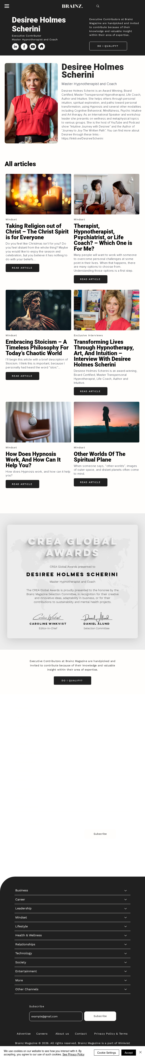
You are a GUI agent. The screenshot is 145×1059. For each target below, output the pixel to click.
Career (20, 717)
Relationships (25, 762)
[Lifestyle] (125, 744)
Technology (23, 771)
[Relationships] (125, 762)
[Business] (125, 708)
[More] (125, 798)
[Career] (125, 717)
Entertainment (26, 789)
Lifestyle (21, 744)
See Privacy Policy (73, 1054)
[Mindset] (125, 735)
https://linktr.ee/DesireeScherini (82, 138)
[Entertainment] (125, 789)
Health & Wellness (28, 753)
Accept (129, 1052)
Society (20, 780)
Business (21, 708)
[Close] (140, 1052)
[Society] (125, 780)
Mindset (21, 735)
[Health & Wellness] (125, 753)
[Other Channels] (125, 807)
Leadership (23, 726)
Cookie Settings (106, 1052)
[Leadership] (125, 726)
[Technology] (125, 771)
